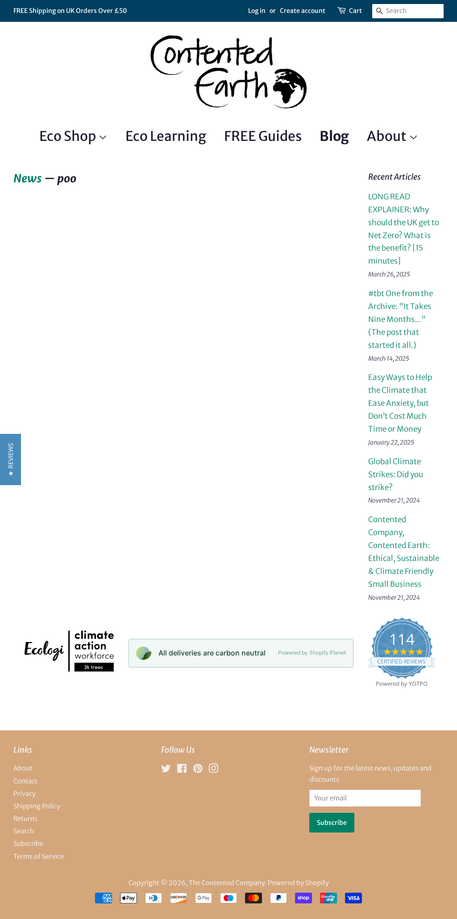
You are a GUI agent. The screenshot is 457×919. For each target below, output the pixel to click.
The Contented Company (227, 883)
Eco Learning (165, 136)
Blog (334, 136)
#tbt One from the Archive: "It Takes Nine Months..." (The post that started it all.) (400, 319)
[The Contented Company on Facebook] (182, 770)
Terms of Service (38, 857)
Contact (25, 781)
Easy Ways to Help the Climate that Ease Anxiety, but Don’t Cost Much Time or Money (400, 403)
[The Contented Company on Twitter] (166, 770)
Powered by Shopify (298, 883)
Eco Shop (68, 136)
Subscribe (28, 844)
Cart (355, 11)
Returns (25, 819)
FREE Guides (263, 136)
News (27, 178)
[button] (10, 459)
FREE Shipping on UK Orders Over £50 (70, 11)
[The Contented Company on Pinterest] (198, 770)
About (388, 136)
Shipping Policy (36, 806)
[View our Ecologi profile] (68, 669)
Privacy (24, 794)
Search (23, 831)
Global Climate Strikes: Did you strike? (395, 474)
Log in (257, 11)
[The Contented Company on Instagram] (213, 770)
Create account (302, 11)
